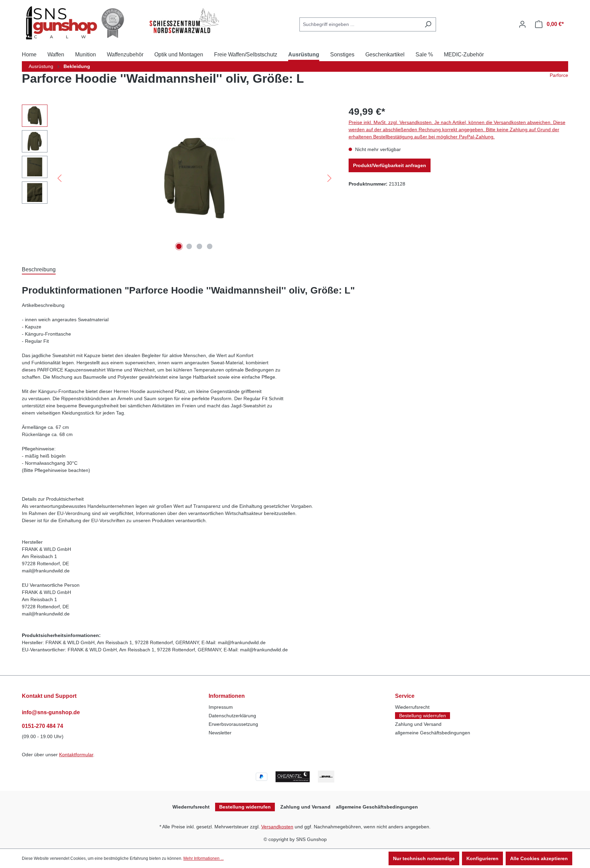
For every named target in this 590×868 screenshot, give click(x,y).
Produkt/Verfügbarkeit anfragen (389, 165)
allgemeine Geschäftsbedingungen (432, 732)
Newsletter (220, 732)
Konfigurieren (482, 858)
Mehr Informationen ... (203, 858)
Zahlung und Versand (418, 724)
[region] (178, 178)
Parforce (559, 75)
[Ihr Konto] (522, 24)
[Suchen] (428, 24)
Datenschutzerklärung (232, 715)
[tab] (39, 269)
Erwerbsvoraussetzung (233, 724)
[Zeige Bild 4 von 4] (209, 246)
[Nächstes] (329, 178)
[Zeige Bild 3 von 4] (199, 246)
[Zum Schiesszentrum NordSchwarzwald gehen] (183, 21)
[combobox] (359, 24)
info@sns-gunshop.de (51, 712)
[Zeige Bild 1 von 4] (179, 246)
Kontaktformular (76, 754)
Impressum (221, 707)
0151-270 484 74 (42, 726)
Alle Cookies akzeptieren (539, 858)
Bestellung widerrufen (422, 715)
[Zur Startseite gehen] (77, 23)
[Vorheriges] (59, 178)
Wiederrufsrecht (412, 707)
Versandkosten (277, 826)
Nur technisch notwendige (424, 858)
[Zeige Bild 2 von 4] (189, 246)
